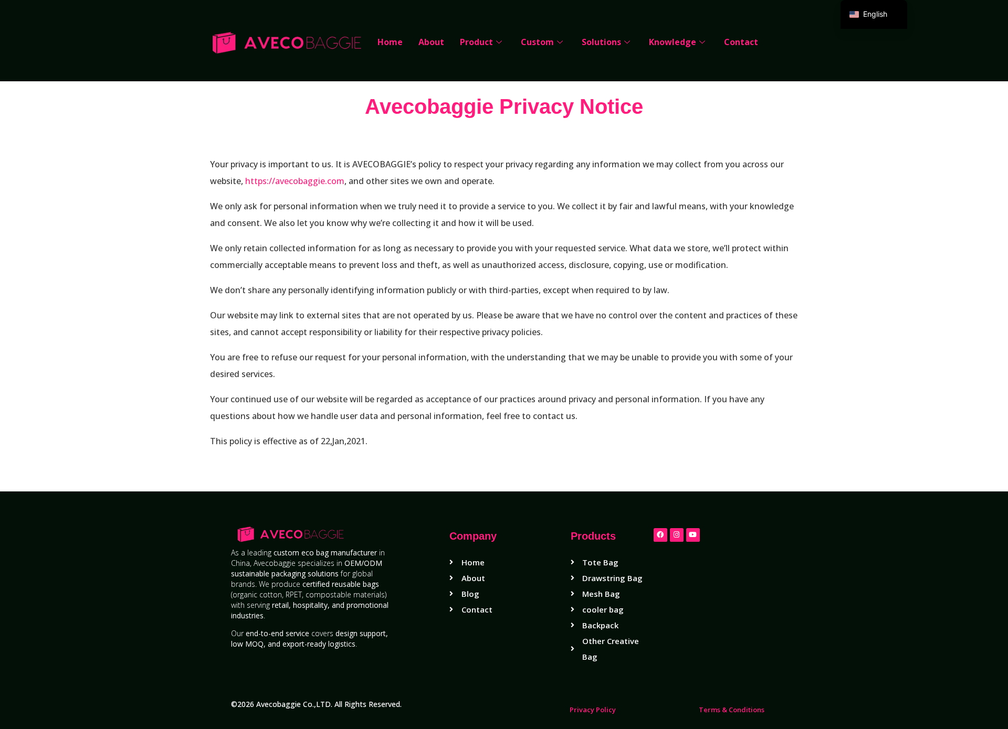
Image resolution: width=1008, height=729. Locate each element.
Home (390, 42)
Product (476, 42)
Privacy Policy (593, 709)
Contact (741, 42)
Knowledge (672, 42)
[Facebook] (660, 535)
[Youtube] (693, 535)
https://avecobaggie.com (294, 181)
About (431, 42)
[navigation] (874, 14)
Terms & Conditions (731, 709)
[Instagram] (677, 535)
